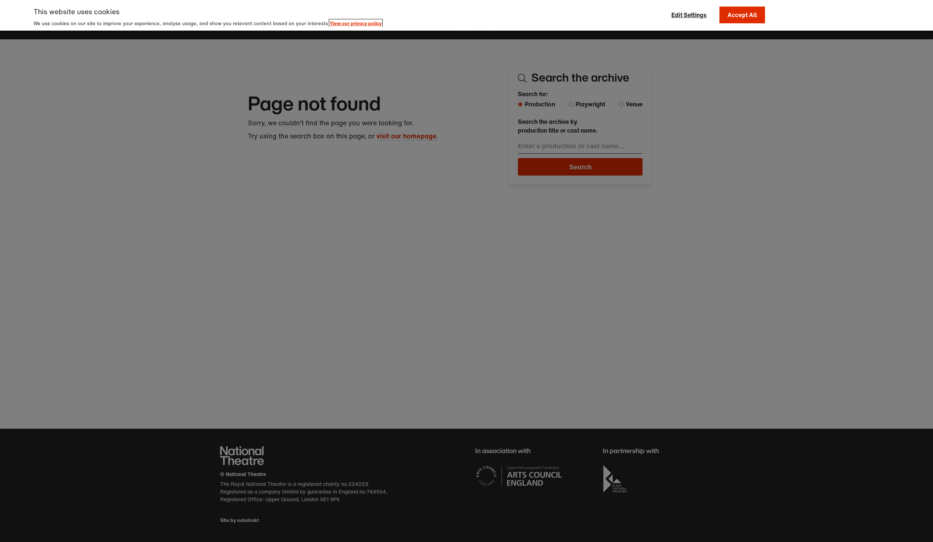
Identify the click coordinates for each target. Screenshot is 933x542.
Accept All (742, 15)
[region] (466, 15)
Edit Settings (689, 15)
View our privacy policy (356, 23)
